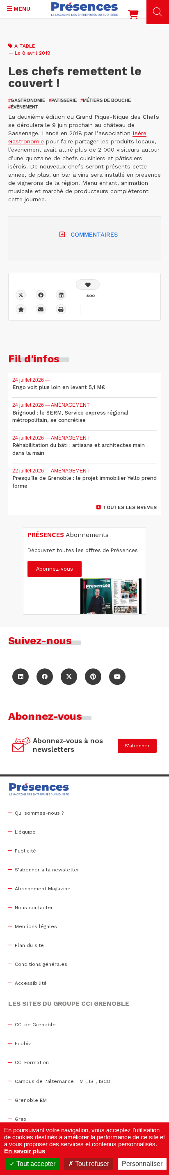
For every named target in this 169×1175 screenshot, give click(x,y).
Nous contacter (34, 907)
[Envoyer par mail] (41, 309)
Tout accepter (35, 1163)
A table (24, 46)
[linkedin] (61, 295)
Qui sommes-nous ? (39, 813)
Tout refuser (91, 1163)
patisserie (63, 100)
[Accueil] (84, 9)
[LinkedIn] (20, 676)
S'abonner (137, 746)
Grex (20, 1119)
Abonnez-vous (54, 569)
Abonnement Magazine (43, 889)
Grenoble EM (31, 1100)
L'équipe (25, 832)
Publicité (25, 851)
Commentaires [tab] (94, 234)
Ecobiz (23, 1043)
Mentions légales (36, 926)
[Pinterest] (93, 676)
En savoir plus (24, 1150)
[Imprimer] (61, 309)
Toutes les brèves (130, 507)
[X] (21, 295)
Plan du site (29, 945)
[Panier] (133, 16)
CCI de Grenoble (35, 1025)
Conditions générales (41, 964)
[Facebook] (41, 295)
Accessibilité (31, 983)
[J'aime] (88, 284)
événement (23, 106)
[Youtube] (117, 676)
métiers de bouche (105, 100)
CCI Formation (32, 1062)
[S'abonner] (21, 746)
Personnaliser (142, 1163)
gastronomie (26, 100)
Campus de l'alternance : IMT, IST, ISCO (62, 1081)
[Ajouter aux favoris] (21, 309)
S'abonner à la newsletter (47, 870)
